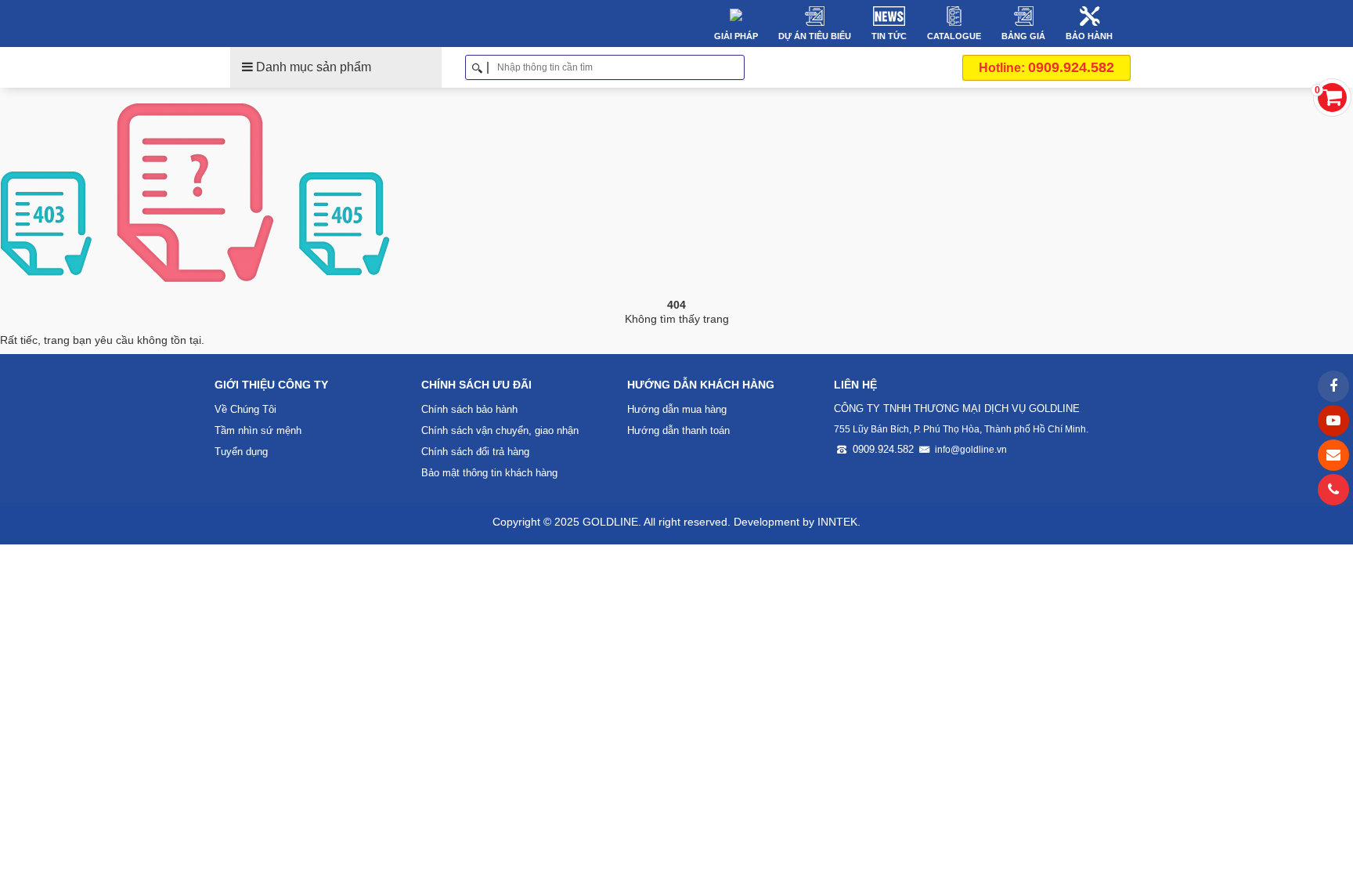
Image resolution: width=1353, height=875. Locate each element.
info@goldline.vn (971, 449)
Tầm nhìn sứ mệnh (258, 430)
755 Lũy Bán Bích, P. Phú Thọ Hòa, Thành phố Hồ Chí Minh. (961, 429)
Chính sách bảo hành (469, 409)
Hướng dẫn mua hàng (677, 409)
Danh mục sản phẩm (312, 67)
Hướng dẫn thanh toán (678, 430)
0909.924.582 (1046, 67)
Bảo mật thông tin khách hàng (489, 473)
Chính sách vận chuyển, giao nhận (500, 430)
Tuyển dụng (241, 451)
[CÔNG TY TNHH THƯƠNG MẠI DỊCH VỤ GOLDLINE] (323, 23)
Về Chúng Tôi (245, 409)
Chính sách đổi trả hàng (475, 451)
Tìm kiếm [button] (739, 67)
